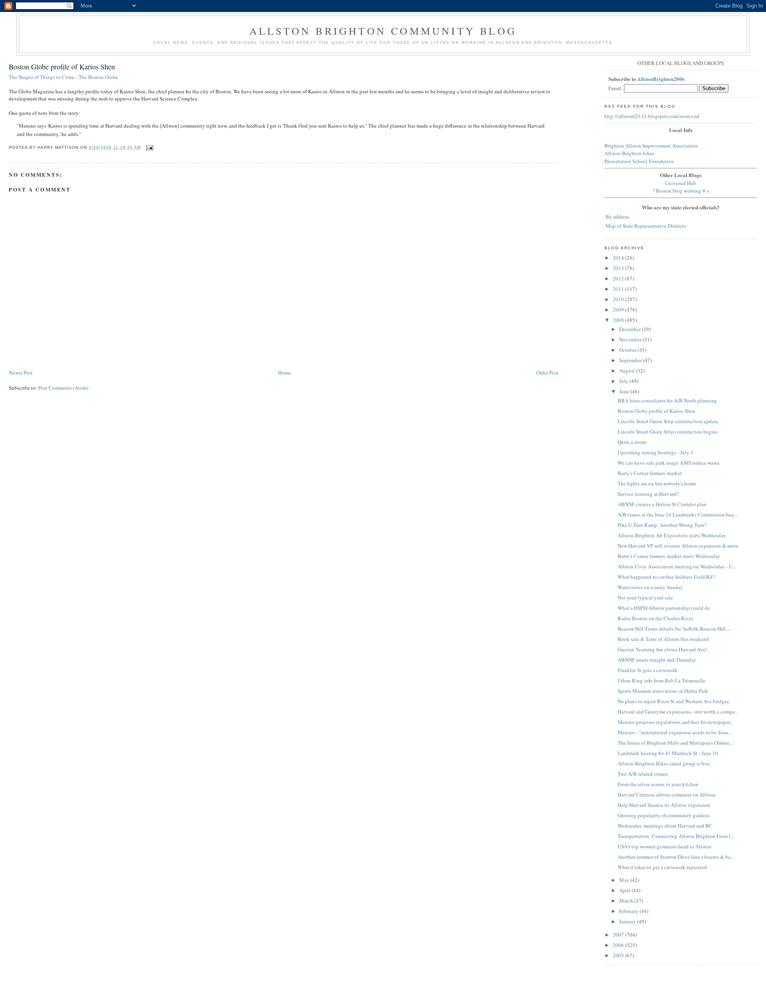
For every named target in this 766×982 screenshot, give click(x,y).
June (624, 391)
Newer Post (21, 372)
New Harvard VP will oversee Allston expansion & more (678, 545)
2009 (619, 309)
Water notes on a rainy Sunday (650, 587)
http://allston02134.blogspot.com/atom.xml (651, 116)
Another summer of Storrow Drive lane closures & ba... (676, 856)
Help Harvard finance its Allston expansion (664, 804)
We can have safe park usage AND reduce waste (668, 462)
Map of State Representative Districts (646, 225)
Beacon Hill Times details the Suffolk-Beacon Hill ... (674, 628)
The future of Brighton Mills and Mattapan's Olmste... (675, 742)
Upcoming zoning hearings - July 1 (655, 452)
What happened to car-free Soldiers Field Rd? (666, 576)
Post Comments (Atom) (63, 387)
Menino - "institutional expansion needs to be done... (675, 732)
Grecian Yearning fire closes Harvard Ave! (662, 649)
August (627, 370)
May (624, 879)
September (631, 360)
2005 (619, 955)
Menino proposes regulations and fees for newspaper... (675, 722)
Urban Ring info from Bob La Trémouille (661, 680)
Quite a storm (632, 442)
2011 (619, 288)
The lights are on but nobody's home (657, 483)
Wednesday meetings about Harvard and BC (665, 825)
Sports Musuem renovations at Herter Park (663, 690)
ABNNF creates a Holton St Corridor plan (662, 504)
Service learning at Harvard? (648, 493)
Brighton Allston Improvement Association (651, 145)
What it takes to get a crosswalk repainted (662, 867)
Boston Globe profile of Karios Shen (62, 66)
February (629, 911)
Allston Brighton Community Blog (383, 30)
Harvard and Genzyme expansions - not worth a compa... (678, 711)
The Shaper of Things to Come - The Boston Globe (63, 77)
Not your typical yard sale (645, 597)
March (626, 900)
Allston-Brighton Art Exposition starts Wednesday (672, 535)
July (624, 381)
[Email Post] (148, 147)
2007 (619, 934)
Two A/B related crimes (643, 773)
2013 (619, 268)
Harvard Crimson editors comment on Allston (666, 794)
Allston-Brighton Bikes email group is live (664, 763)
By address (617, 216)
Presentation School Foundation (639, 161)
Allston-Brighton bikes (629, 153)
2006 (619, 944)
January (628, 921)
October (628, 349)
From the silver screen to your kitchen (658, 784)
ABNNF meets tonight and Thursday (657, 659)
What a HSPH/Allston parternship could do (664, 607)
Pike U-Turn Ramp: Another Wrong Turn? (662, 524)
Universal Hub (680, 183)
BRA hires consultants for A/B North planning (667, 400)
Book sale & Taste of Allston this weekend (663, 639)
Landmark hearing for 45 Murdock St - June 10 (668, 753)
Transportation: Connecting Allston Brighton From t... (676, 836)
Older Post (547, 372)
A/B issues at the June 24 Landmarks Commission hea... (677, 514)
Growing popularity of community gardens (664, 815)
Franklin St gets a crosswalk (647, 670)
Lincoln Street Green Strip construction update (668, 421)
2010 (619, 299)
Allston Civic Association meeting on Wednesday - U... (677, 566)
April (625, 890)
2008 (619, 319)
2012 (619, 278)
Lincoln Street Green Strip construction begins (668, 431)
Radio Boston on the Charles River (655, 618)
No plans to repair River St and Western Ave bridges (673, 701)
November (631, 339)
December (630, 329)
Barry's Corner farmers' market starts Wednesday (669, 556)
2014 (619, 257)
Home (284, 372)
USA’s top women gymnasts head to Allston (664, 846)
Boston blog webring (678, 190)
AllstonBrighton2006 (661, 79)
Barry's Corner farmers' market (650, 473)
